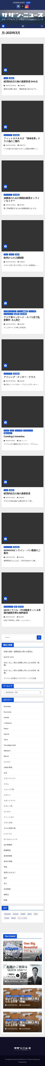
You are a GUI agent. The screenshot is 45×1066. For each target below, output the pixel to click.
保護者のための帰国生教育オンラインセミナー (21, 199)
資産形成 (11, 78)
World (6, 756)
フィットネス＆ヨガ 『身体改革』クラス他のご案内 (22, 139)
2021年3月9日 (10, 440)
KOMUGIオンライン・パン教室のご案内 (22, 551)
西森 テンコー (23, 440)
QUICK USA (9, 657)
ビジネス (11, 254)
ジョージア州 (32, 311)
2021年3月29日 (11, 85)
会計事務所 (8, 845)
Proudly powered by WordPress (15, 1059)
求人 (5, 883)
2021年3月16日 (11, 324)
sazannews (25, 957)
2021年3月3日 (10, 557)
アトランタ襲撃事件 (22, 311)
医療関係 (7, 850)
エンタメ (6, 430)
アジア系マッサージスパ (10, 311)
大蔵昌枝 (22, 262)
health (23, 914)
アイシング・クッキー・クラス (19, 377)
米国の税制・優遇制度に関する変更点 (18, 651)
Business (7, 706)
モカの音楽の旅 (10, 828)
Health (6, 717)
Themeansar (22, 1062)
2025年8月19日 (12, 1005)
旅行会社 (21, 606)
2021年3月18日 (11, 145)
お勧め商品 (8, 767)
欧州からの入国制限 (14, 257)
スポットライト (10, 800)
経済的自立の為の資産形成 (17, 493)
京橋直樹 (22, 85)
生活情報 (7, 889)
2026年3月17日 (12, 957)
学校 (5, 867)
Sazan (21, 205)
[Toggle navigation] (23, 26)
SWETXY (22, 145)
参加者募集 (16, 135)
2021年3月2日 (10, 617)
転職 (5, 900)
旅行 (16, 606)
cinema (15, 914)
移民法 (17, 254)
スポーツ (7, 795)
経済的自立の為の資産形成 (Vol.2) (20, 81)
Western (7, 751)
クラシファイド (8, 135)
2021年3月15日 (11, 381)
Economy (7, 712)
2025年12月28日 (13, 981)
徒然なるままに (8, 433)
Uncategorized (10, 745)
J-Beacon (8, 723)
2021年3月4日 (10, 497)
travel (6, 918)
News (6, 729)
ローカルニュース (8, 314)
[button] (42, 26)
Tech (6, 740)
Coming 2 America (14, 436)
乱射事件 (17, 314)
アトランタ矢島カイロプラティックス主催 (20, 678)
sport (29, 914)
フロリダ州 (8, 823)
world (13, 918)
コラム (5, 78)
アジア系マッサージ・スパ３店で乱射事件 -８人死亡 (22, 318)
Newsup (35, 1059)
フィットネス (9, 817)
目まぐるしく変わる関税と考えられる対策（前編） (22, 1024)
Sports (6, 734)
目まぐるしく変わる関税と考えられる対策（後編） (22, 1000)
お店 (5, 773)
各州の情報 (23, 314)
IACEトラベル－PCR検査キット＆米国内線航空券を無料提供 (22, 611)
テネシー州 (8, 806)
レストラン (8, 834)
